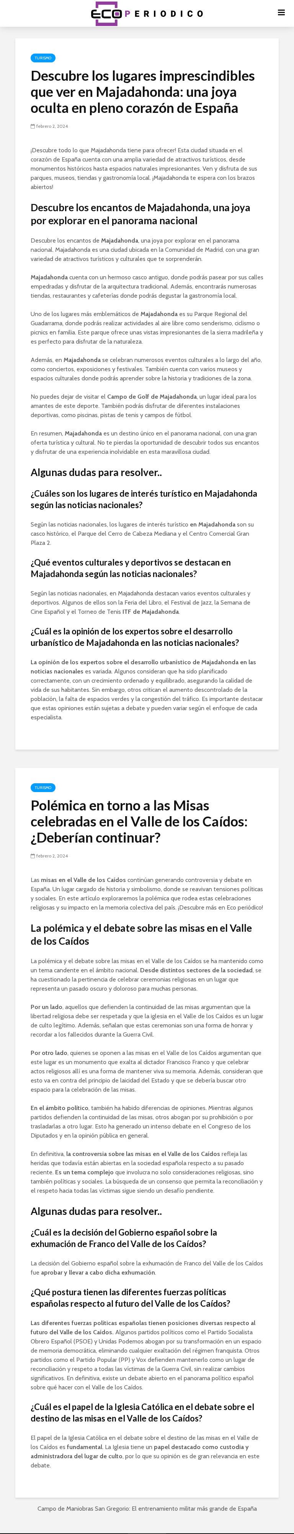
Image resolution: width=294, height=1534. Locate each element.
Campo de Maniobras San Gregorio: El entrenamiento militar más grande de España (147, 1508)
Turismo (43, 57)
